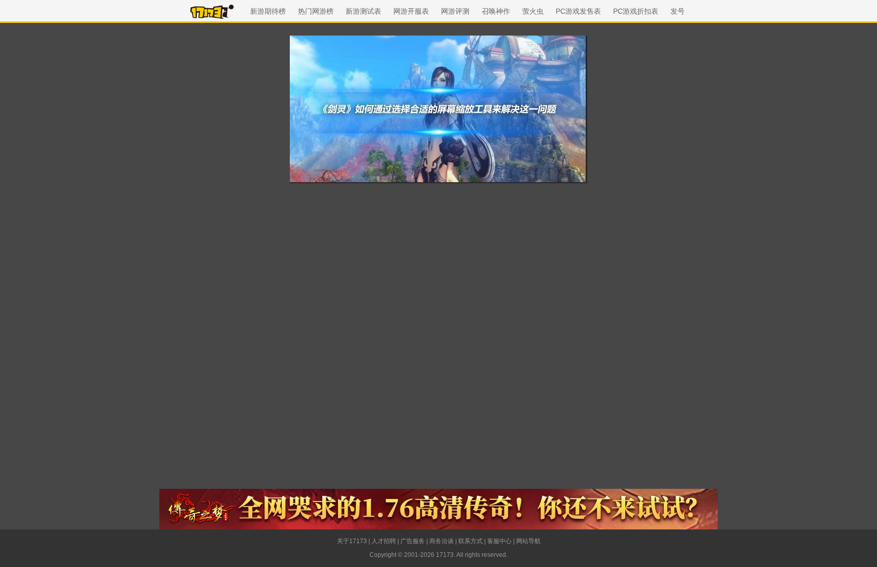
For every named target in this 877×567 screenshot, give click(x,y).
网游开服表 (411, 11)
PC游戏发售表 (578, 11)
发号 (677, 11)
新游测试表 (363, 11)
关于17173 (352, 541)
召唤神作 (496, 11)
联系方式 (470, 541)
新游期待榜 (268, 11)
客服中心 (499, 541)
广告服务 (412, 541)
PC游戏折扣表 (635, 11)
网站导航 (528, 541)
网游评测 (455, 11)
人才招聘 (384, 541)
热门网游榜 (315, 11)
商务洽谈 (441, 541)
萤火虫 (533, 11)
